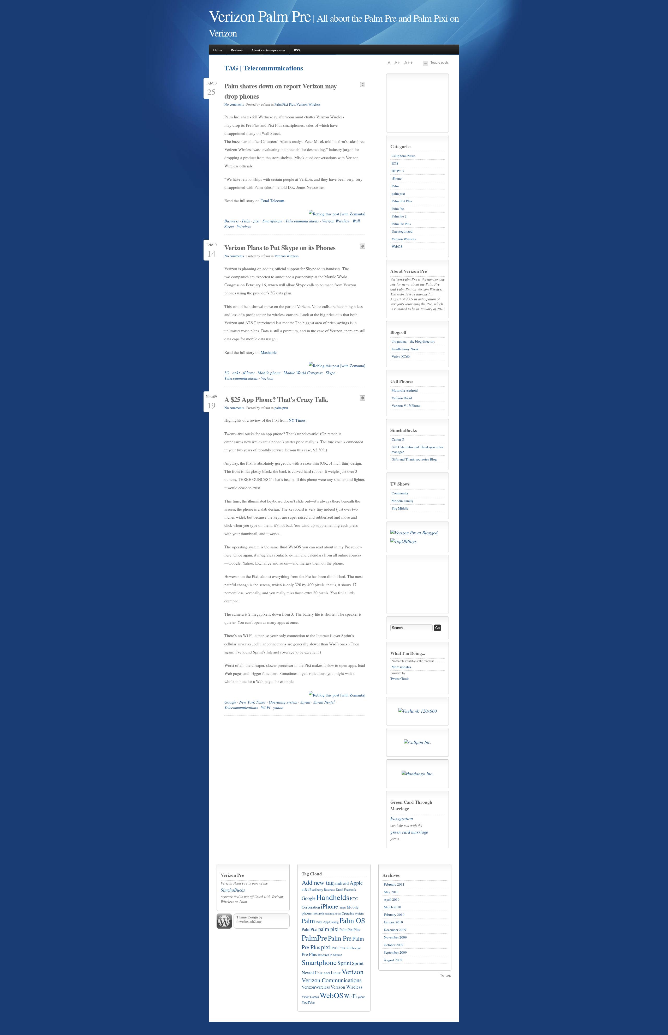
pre (359, 948)
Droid (339, 889)
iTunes (342, 907)
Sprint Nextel (324, 702)
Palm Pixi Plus (402, 201)
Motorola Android (405, 390)
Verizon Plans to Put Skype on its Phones (279, 247)
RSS (297, 49)
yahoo (278, 707)
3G (226, 372)
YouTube (308, 1002)
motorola (318, 913)
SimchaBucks (403, 430)
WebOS (397, 246)
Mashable (269, 352)
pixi (256, 220)
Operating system (283, 702)
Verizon (267, 378)
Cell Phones (401, 381)
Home (217, 49)
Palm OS (352, 920)
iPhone (397, 178)
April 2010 (391, 899)
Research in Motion (330, 955)
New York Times (252, 702)
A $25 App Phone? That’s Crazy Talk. (276, 399)
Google (230, 702)
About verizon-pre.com (268, 49)
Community (400, 493)
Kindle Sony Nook (405, 349)
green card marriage (409, 832)
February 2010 (394, 914)
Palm (395, 186)
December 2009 (395, 929)
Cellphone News (403, 155)
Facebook (350, 889)
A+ (398, 62)
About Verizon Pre (408, 271)
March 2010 (392, 907)
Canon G (398, 439)
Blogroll (398, 332)
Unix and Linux (328, 972)
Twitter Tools (399, 678)
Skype (330, 372)
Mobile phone (269, 372)
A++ (408, 62)
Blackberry (316, 889)
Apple (356, 882)
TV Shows (400, 484)
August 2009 (393, 960)
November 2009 (395, 937)
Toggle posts (440, 62)
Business (231, 220)
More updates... (402, 666)
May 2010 (391, 891)
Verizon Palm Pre (260, 15)
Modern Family (403, 500)
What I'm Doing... (407, 653)
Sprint (305, 702)
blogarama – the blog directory (413, 341)
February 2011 (394, 884)
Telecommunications (302, 220)
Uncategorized (402, 231)
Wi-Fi (265, 707)
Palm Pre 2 (399, 216)
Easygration (401, 818)
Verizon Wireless (404, 239)
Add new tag (318, 882)
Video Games (310, 997)
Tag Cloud (312, 873)
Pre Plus (309, 954)
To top (445, 975)
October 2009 (393, 944)
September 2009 (395, 952)
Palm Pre (398, 208)
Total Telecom (272, 200)
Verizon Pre (232, 875)
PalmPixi (310, 929)
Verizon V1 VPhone (406, 405)
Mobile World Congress (303, 372)
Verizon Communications (332, 980)
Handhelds (332, 897)
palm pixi (398, 193)
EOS (395, 163)
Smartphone (272, 220)
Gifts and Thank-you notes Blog (414, 459)
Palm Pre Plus (401, 223)
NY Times (297, 420)
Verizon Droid (402, 398)
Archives (391, 875)
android (342, 883)
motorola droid (333, 913)
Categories (400, 146)
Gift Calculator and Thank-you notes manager (417, 449)
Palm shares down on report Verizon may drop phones (280, 91)
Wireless (244, 226)
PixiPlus (350, 948)
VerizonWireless (316, 987)
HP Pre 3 (398, 170)
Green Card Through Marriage (411, 805)
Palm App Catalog (327, 922)
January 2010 (393, 922)
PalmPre (314, 938)
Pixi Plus (338, 948)
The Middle (400, 508)
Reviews (237, 49)
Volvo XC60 (401, 356)
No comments (234, 104)
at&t (236, 372)
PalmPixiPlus (349, 929)
